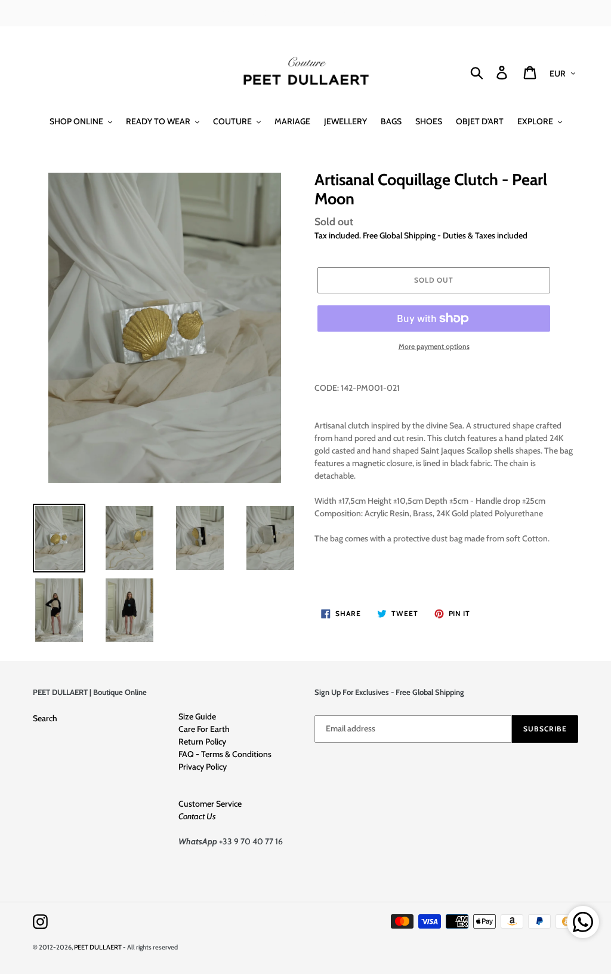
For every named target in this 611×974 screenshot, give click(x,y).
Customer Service (210, 803)
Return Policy (202, 741)
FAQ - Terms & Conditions (224, 754)
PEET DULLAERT (98, 947)
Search (45, 718)
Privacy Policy (202, 766)
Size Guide (197, 716)
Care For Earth (204, 729)
